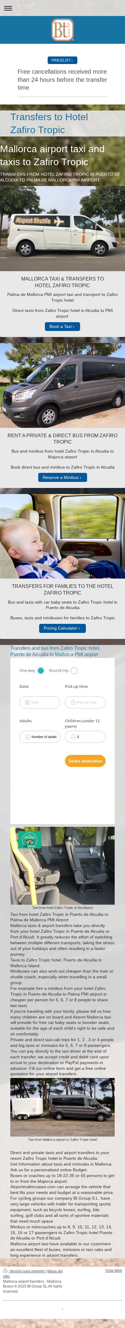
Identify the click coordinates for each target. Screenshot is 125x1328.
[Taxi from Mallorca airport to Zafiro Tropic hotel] (62, 1107)
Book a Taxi (60, 326)
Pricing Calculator (60, 628)
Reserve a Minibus (61, 477)
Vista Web (113, 1271)
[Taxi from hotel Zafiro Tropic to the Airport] (62, 866)
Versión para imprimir (27, 1271)
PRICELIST (61, 60)
